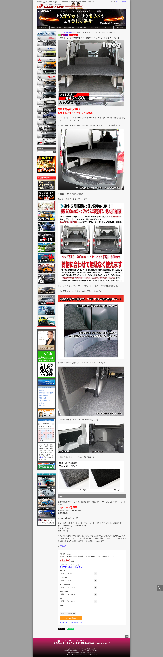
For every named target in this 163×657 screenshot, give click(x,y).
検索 (54, 152)
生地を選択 (63, 570)
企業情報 (41, 390)
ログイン (118, 1)
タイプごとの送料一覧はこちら (72, 567)
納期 (62, 598)
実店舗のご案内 (43, 398)
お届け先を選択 (64, 591)
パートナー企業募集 (44, 400)
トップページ (61, 32)
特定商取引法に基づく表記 (46, 393)
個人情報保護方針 (44, 395)
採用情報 (41, 403)
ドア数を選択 (64, 577)
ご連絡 (42, 457)
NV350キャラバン (71, 32)
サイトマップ (42, 405)
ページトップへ (126, 636)
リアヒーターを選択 (66, 584)
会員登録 (124, 1)
